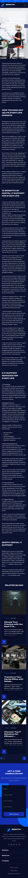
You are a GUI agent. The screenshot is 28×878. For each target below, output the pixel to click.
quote (6, 575)
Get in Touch (14, 814)
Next (26, 26)
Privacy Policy (14, 870)
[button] (24, 758)
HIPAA (6, 564)
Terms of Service (14, 867)
